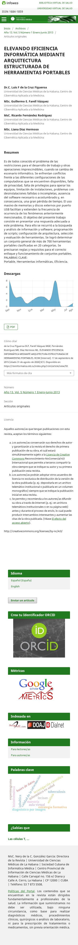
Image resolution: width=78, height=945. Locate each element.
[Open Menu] (4, 19)
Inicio (7, 28)
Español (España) (21, 580)
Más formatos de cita (19, 373)
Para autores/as (20, 755)
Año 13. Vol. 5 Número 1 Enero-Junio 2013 (28, 32)
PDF (12, 327)
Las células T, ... (18, 839)
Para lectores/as (20, 749)
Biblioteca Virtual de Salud (55, 2)
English (15, 586)
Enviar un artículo (22, 600)
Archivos (20, 28)
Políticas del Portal (21, 891)
